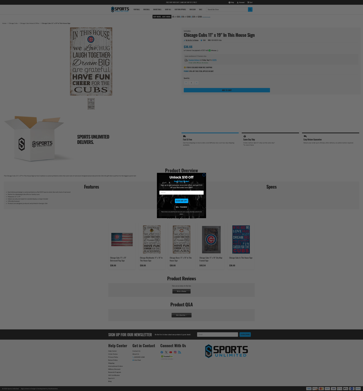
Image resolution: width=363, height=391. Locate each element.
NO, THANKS (181, 207)
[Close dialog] (204, 175)
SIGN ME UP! (181, 201)
